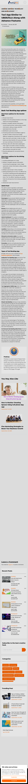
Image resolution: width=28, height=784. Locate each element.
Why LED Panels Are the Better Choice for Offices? (16, 580)
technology (14, 613)
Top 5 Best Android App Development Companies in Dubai (16, 629)
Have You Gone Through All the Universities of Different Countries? (18, 713)
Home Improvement (8, 672)
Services (11, 9)
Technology (19, 9)
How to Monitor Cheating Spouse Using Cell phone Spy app (12, 405)
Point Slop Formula (8, 730)
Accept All (14, 780)
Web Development (7, 11)
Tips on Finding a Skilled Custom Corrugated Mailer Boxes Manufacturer (18, 695)
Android (4, 9)
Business (5, 665)
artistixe (4, 24)
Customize (14, 777)
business (13, 576)
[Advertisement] (14, 497)
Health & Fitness (7, 668)
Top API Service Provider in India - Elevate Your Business (16, 617)
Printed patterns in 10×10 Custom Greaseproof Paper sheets (16, 605)
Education (18, 672)
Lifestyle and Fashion (8, 678)
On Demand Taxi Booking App (18, 105)
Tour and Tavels (19, 675)
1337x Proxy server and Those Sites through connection (17, 723)
